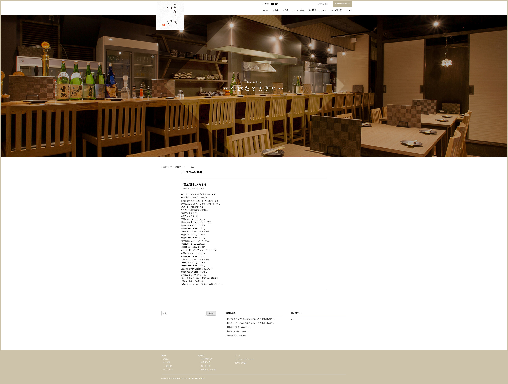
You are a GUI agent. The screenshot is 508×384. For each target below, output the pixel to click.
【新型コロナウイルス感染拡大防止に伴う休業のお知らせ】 (251, 319)
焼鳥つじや (323, 4)
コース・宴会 (298, 10)
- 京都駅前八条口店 (208, 370)
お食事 (275, 10)
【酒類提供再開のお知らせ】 (238, 331)
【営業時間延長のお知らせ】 (238, 327)
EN (267, 4)
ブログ (349, 10)
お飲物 (285, 10)
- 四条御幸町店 (206, 359)
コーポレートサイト (243, 359)
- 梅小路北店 (205, 366)
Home (266, 10)
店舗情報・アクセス (317, 10)
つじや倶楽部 (336, 10)
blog (293, 319)
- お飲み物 (167, 366)
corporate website (343, 4)
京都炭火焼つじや (198, 188)
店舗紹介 (201, 356)
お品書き (165, 359)
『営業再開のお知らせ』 (195, 184)
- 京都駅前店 (205, 362)
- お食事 (166, 362)
